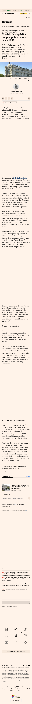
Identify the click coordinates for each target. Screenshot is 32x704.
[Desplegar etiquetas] (29, 498)
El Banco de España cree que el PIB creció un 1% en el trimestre (20, 487)
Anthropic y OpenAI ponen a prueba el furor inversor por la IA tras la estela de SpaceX (16, 584)
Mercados (7, 22)
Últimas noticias (7, 569)
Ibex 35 (4, 10)
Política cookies (20, 686)
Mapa (8, 690)
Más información (5, 506)
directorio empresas (25, 637)
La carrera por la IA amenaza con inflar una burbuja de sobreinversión (15, 573)
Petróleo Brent (27, 10)
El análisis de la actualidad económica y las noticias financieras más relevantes (14, 467)
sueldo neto (25, 631)
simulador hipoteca (16, 631)
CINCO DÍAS (13, 490)
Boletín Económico (20, 178)
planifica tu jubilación (6, 638)
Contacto (9, 686)
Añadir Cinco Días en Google (11, 102)
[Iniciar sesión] (29, 13)
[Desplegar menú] (3, 13)
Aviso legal (14, 686)
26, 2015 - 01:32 (18, 93)
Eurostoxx (9, 606)
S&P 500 (15, 10)
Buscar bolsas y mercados (10, 598)
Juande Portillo (16, 91)
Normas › (28, 476)
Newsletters (14, 690)
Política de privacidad (18, 688)
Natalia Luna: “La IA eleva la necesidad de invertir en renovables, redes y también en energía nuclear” (16, 578)
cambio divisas (16, 637)
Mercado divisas (10, 26)
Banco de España (6, 498)
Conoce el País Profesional (16, 651)
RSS (11, 690)
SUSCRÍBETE (24, 13)
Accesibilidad (27, 688)
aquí (26, 510)
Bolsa (3, 26)
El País (28, 17)
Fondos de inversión (21, 26)
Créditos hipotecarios (17, 498)
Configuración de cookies (7, 688)
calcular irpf (6, 631)
